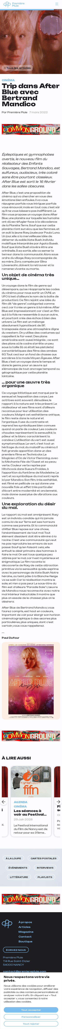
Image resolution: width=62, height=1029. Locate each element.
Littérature (19, 877)
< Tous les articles (17, 67)
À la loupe (13, 858)
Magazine (26, 931)
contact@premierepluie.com (24, 971)
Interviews (45, 867)
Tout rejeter (31, 1024)
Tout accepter (31, 1010)
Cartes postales (43, 858)
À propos (25, 922)
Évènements (18, 867)
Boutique (25, 941)
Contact (25, 936)
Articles (25, 926)
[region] (31, 1000)
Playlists (45, 877)
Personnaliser (31, 1017)
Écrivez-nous (16, 950)
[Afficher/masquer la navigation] (56, 4)
